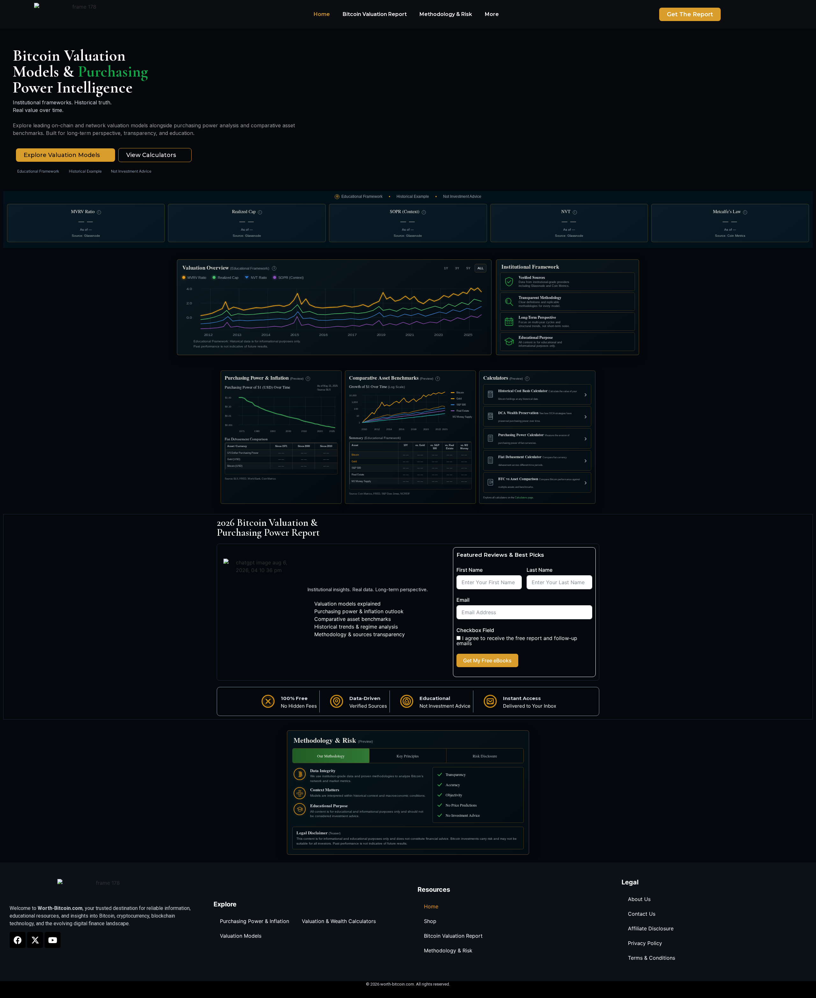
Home (322, 14)
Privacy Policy (645, 943)
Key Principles (408, 755)
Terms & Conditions (651, 958)
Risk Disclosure (485, 755)
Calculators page (524, 497)
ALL (480, 268)
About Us (639, 899)
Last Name (539, 570)
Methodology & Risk (445, 14)
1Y (446, 268)
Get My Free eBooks (487, 660)
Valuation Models (240, 936)
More (492, 14)
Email (463, 600)
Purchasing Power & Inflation (254, 921)
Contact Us (641, 914)
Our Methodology (331, 755)
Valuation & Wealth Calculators (339, 921)
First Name (469, 570)
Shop (430, 921)
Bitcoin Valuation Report (375, 14)
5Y (468, 268)
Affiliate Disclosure (651, 928)
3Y (457, 268)
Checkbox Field (475, 630)
